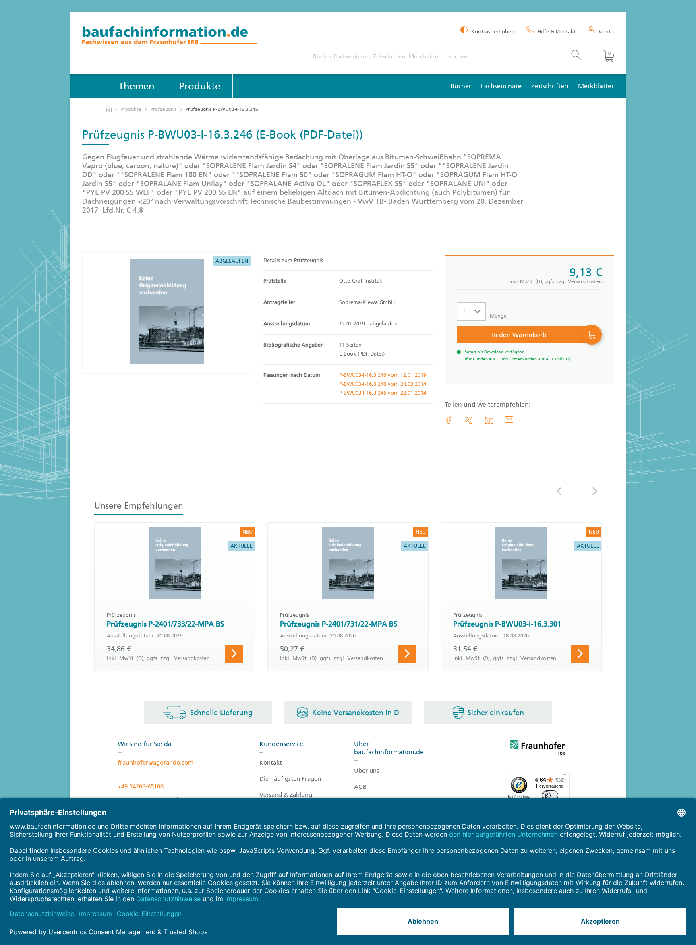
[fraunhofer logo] (537, 749)
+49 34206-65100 (141, 786)
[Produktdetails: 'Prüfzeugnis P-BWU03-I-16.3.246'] (167, 312)
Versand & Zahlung (285, 794)
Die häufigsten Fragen (290, 778)
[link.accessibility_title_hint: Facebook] (449, 420)
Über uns (366, 770)
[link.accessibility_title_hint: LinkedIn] (489, 420)
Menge (498, 316)
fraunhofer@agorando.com (155, 762)
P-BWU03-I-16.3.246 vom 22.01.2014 (382, 393)
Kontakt (270, 762)
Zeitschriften (549, 86)
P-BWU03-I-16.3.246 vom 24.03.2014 (382, 384)
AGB (360, 786)
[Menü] (565, 777)
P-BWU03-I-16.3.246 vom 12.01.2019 (382, 375)
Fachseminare (501, 86)
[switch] (550, 795)
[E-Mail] (509, 420)
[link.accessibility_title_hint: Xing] (469, 420)
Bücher (460, 86)
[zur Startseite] (109, 109)
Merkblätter (596, 86)
